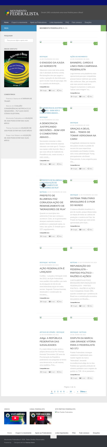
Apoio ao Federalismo (38, 22)
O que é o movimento (19, 22)
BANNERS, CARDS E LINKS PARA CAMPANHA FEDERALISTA (83, 66)
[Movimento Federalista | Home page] (21, 12)
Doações (88, 22)
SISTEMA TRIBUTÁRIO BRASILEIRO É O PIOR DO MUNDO (82, 202)
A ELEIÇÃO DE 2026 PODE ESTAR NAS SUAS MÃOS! (18, 120)
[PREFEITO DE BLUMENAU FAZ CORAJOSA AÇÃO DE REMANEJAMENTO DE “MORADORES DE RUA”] (53, 184)
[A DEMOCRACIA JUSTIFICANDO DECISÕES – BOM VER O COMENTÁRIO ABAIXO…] (53, 110)
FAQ (67, 22)
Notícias (43, 192)
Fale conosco (77, 22)
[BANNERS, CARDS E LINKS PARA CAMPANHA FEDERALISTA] (84, 47)
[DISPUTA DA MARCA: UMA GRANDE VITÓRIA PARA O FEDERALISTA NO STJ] (84, 322)
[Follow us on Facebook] (32, 28)
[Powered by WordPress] (12, 442)
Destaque (44, 56)
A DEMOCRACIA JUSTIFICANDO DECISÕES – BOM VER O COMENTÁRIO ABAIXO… (52, 130)
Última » (83, 391)
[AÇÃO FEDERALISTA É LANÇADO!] (53, 253)
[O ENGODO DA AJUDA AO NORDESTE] (53, 47)
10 (71, 391)
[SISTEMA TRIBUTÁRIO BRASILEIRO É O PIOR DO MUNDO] (84, 185)
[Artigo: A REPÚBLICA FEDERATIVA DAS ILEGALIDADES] (53, 322)
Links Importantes (56, 22)
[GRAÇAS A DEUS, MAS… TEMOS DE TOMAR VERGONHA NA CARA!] (84, 113)
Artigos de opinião (47, 332)
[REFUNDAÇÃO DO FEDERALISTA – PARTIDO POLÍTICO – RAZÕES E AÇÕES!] (84, 253)
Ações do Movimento (78, 56)
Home (6, 22)
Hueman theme (30, 442)
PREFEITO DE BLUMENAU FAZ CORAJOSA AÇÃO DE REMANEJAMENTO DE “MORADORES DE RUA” (53, 202)
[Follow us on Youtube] (29, 28)
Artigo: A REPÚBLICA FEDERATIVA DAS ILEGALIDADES (51, 341)
